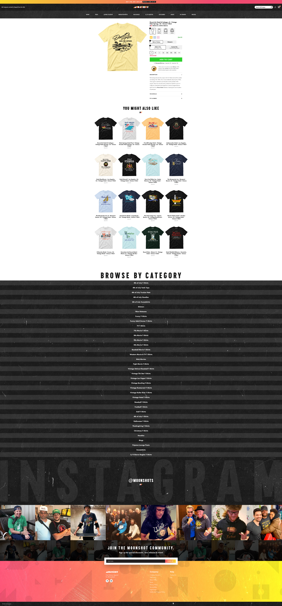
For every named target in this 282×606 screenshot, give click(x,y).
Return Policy (153, 580)
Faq (171, 577)
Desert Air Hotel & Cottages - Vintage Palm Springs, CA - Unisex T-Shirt (105, 145)
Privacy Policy (154, 585)
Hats (172, 14)
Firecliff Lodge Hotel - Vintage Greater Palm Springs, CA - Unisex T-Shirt (153, 145)
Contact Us (173, 575)
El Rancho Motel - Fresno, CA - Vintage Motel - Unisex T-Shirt (106, 253)
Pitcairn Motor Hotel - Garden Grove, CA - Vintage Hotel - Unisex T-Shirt (176, 218)
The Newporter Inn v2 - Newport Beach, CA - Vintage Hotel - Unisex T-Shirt (105, 218)
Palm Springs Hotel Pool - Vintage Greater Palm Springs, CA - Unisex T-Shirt (129, 145)
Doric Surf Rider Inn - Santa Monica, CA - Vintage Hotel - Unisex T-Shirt (152, 181)
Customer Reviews (155, 575)
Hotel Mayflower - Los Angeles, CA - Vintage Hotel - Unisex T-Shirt (106, 180)
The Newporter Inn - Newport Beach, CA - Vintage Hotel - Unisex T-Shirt (176, 181)
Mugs (194, 14)
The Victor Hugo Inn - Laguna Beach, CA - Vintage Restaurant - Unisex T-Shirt (152, 218)
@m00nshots (141, 480)
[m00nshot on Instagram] (17, 522)
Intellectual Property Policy (157, 592)
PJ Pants (183, 14)
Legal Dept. (153, 589)
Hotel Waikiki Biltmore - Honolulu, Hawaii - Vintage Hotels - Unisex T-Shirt (176, 254)
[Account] (275, 8)
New (87, 14)
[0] (279, 7)
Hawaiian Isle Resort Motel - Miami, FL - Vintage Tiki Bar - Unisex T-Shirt (129, 254)
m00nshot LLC (8, 604)
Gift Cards (153, 577)
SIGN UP (170, 561)
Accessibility (153, 587)
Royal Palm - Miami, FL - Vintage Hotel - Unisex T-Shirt (153, 253)
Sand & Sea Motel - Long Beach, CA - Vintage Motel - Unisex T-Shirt (129, 217)
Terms (151, 582)
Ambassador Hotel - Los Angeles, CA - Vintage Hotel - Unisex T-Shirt (176, 144)
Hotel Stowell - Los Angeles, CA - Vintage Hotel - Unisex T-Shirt (129, 180)
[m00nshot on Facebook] (107, 581)
